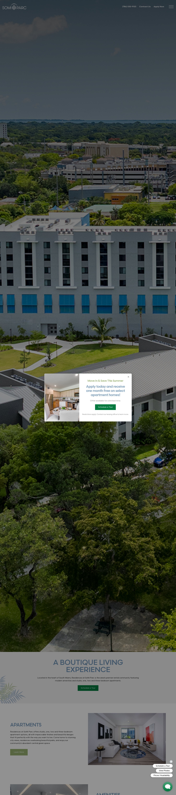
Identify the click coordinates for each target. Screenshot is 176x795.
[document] (88, 397)
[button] (128, 377)
